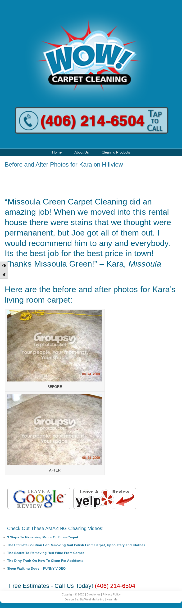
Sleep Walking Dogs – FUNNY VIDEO (36, 568)
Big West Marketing (91, 599)
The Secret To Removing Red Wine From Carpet (45, 553)
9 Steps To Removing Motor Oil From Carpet (42, 537)
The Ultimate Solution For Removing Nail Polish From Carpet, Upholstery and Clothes (76, 545)
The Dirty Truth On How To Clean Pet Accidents (45, 561)
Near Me (112, 599)
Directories (93, 594)
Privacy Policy (112, 594)
